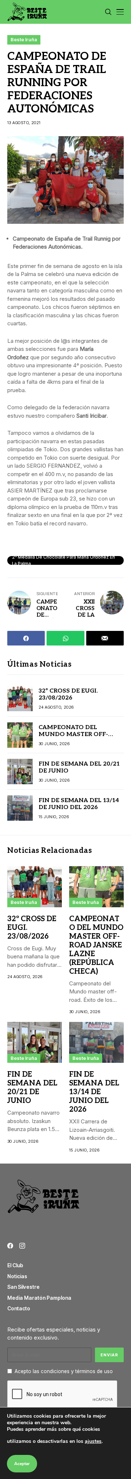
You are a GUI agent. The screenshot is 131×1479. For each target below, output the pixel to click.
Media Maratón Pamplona (39, 1298)
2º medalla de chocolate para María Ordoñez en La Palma (63, 560)
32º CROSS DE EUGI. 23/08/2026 (68, 694)
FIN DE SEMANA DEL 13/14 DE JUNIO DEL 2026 (79, 804)
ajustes (93, 1441)
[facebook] (10, 1246)
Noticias (17, 1276)
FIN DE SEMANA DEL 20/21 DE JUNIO (79, 767)
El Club (15, 1265)
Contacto (18, 1308)
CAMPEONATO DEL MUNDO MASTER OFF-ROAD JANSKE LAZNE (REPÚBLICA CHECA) (73, 738)
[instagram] (22, 1246)
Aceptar (22, 1464)
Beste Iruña (24, 39)
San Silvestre (23, 1287)
